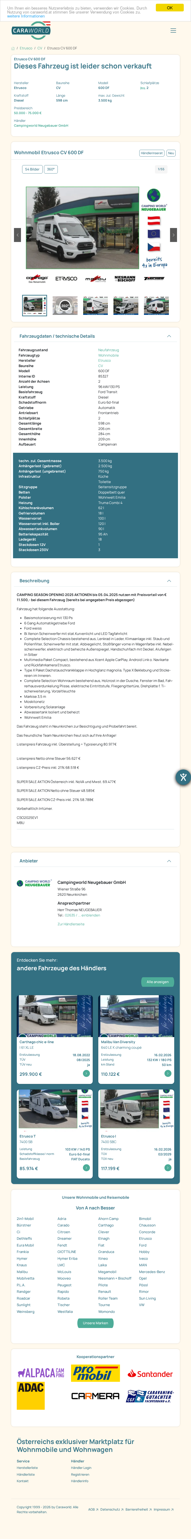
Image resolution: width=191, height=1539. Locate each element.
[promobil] (95, 1372)
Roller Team (108, 1298)
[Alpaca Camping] (41, 1372)
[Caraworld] (31, 30)
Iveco (143, 1258)
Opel (143, 1278)
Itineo (103, 1258)
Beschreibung (34, 581)
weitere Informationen (26, 16)
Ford (143, 1245)
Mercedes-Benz (152, 1271)
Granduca (106, 1251)
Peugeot (65, 1285)
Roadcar (23, 1298)
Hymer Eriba (67, 1258)
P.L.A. (21, 1285)
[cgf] (150, 1395)
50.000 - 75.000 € (28, 113)
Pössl (143, 1285)
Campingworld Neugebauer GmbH (41, 125)
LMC (61, 1265)
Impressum (162, 1509)
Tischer (64, 1304)
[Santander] (150, 1372)
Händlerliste (26, 1474)
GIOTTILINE (67, 1251)
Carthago (106, 1225)
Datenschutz (110, 1509)
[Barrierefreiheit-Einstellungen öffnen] (183, 777)
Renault (104, 1291)
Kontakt (23, 1481)
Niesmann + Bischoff (114, 1278)
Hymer (22, 1258)
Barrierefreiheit (137, 1509)
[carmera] (95, 1395)
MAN (143, 1265)
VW (141, 1304)
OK (170, 7)
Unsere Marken (95, 1323)
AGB (91, 1509)
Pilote (103, 1285)
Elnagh (103, 1238)
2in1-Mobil (25, 1218)
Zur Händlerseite (71, 924)
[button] (17, 235)
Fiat (101, 1245)
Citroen (64, 1231)
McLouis (64, 1271)
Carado (63, 1225)
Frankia (23, 1251)
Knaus (22, 1265)
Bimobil (145, 1218)
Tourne (104, 1304)
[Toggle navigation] (173, 30)
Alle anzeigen (158, 981)
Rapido (63, 1291)
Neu (171, 153)
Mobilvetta (25, 1278)
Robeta (63, 1298)
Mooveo (64, 1278)
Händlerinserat (152, 153)
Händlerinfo (79, 1481)
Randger (24, 1291)
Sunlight (24, 1304)
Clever (103, 1231)
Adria (62, 1218)
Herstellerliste (27, 1467)
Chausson (147, 1225)
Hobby (144, 1251)
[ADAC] (31, 1395)
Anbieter (29, 861)
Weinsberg (25, 1311)
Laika (102, 1265)
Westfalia (65, 1311)
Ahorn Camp (108, 1218)
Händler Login (81, 1467)
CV (100, 365)
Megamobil (107, 1271)
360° (51, 169)
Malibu (22, 1271)
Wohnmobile (108, 355)
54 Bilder (32, 169)
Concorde (147, 1231)
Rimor (144, 1291)
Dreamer (65, 1238)
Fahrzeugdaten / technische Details (57, 336)
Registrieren (80, 1474)
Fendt (62, 1245)
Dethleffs (24, 1238)
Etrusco (104, 360)
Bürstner (24, 1225)
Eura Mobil (25, 1245)
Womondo (106, 1311)
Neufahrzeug (108, 349)
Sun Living (147, 1298)
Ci (18, 1231)
